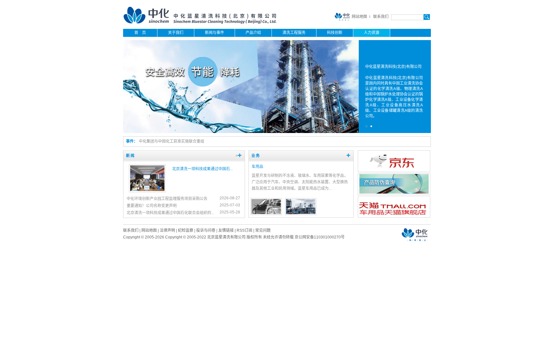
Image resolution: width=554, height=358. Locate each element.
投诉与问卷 (205, 230)
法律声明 (167, 230)
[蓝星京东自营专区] (394, 170)
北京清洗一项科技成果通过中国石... (202, 169)
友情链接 (226, 230)
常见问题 (263, 230)
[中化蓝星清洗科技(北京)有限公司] (200, 23)
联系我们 (381, 16)
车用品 (257, 166)
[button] (151, 188)
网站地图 (359, 16)
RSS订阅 (244, 230)
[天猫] (394, 215)
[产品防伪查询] (394, 192)
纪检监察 (185, 230)
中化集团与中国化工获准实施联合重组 (171, 141)
